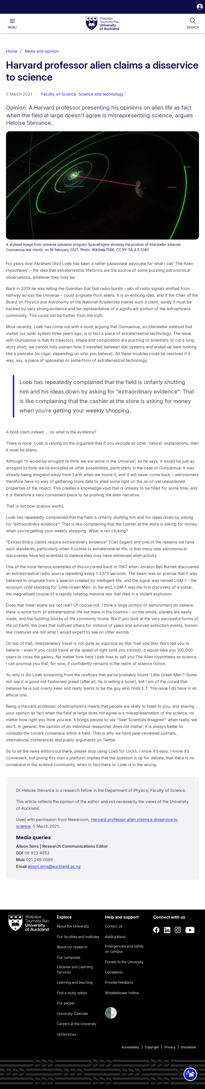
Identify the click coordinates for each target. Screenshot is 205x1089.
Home (11, 51)
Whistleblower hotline (122, 993)
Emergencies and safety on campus (124, 948)
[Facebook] (156, 930)
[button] (200, 7)
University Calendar (72, 1013)
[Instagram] (178, 930)
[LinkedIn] (167, 930)
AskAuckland (115, 937)
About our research (72, 947)
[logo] (102, 24)
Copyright (152, 1047)
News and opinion (42, 51)
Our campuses (68, 957)
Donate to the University (124, 962)
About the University (73, 926)
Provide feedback (119, 982)
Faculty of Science (58, 94)
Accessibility (130, 1047)
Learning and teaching (74, 982)
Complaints (114, 972)
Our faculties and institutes (78, 937)
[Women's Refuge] (111, 1017)
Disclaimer (188, 1047)
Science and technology (101, 94)
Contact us (113, 926)
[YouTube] (190, 930)
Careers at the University (76, 1024)
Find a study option (72, 993)
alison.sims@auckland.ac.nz (54, 866)
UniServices (66, 1034)
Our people (65, 1003)
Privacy (170, 1047)
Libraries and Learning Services (74, 969)
